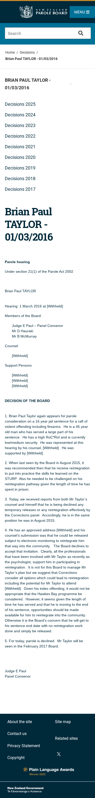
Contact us (17, 733)
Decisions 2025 (20, 104)
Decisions (27, 52)
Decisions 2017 (20, 189)
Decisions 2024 (20, 114)
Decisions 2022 (20, 136)
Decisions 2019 (20, 168)
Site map (63, 721)
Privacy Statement (23, 745)
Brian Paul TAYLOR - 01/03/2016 (31, 59)
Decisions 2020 (20, 157)
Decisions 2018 (20, 178)
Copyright (16, 757)
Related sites (66, 738)
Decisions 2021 (20, 146)
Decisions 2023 (20, 125)
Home (10, 52)
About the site (19, 721)
